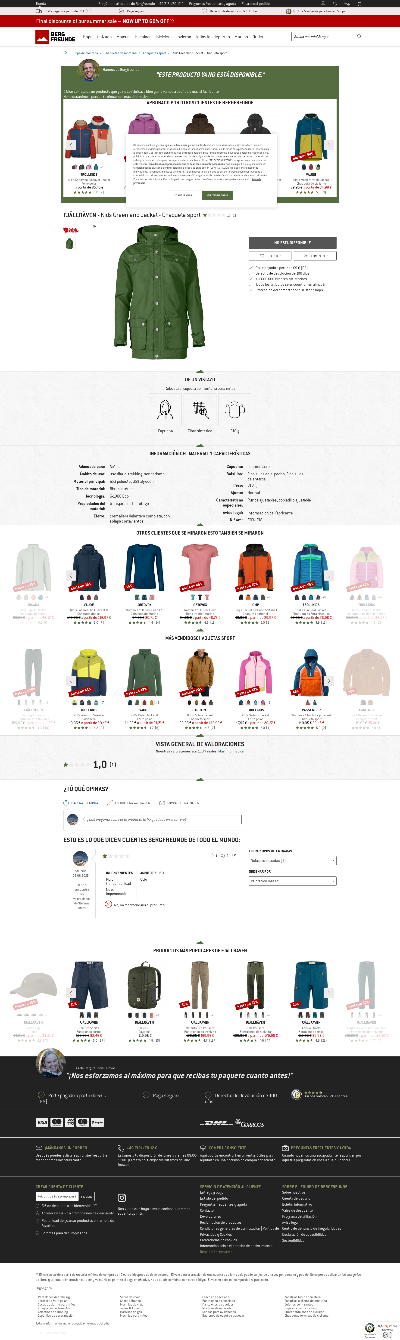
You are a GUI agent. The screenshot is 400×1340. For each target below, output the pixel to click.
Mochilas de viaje (131, 1304)
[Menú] (396, 1324)
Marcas (241, 36)
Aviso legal (290, 1222)
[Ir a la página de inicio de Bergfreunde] (56, 36)
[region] (201, 170)
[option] (161, 292)
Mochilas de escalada (216, 1308)
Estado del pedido (214, 1198)
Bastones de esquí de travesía (223, 1315)
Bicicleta (164, 36)
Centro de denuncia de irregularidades (311, 1228)
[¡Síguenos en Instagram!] (125, 1198)
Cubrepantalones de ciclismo (304, 1312)
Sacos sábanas (130, 1301)
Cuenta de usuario (296, 1198)
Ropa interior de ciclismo (301, 1308)
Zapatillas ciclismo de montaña (305, 1301)
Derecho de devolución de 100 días (234, 11)
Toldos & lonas (130, 1308)
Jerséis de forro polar (52, 1301)
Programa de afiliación (299, 1216)
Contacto (207, 1210)
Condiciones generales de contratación (230, 1228)
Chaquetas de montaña (120, 53)
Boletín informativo (297, 1204)
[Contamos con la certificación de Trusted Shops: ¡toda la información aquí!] (297, 1095)
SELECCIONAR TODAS (217, 195)
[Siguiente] (329, 145)
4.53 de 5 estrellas (319, 11)
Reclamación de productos (221, 1222)
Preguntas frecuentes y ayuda (223, 1204)
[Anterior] (71, 145)
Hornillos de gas (131, 1312)
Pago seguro (135, 11)
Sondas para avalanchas (219, 1312)
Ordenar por (260, 871)
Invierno (183, 36)
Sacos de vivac (130, 1297)
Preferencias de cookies (218, 1240)
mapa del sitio (99, 1323)
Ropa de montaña (86, 53)
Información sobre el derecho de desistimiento (236, 1246)
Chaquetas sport (154, 53)
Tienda (41, 3)
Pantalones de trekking (54, 1297)
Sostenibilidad (293, 1240)
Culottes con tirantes (298, 1304)
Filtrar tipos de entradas (270, 851)
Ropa (88, 36)
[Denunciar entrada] (234, 856)
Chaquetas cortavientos (54, 1308)
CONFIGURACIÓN (183, 195)
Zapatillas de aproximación (56, 1315)
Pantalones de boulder (217, 1304)
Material (123, 36)
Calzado (104, 36)
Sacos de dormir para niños (56, 1304)
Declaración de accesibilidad (304, 1234)
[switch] (387, 1335)
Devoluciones (210, 1216)
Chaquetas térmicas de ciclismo (306, 1315)
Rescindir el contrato (216, 1252)
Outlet (258, 36)
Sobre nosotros (294, 1192)
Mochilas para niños (133, 1315)
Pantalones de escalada (218, 1301)
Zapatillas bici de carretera (302, 1297)
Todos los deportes (213, 36)
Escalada (143, 36)
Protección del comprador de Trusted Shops (289, 290)
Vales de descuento (297, 1210)
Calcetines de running (53, 1312)
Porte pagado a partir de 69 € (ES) (68, 11)
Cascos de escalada (215, 1297)
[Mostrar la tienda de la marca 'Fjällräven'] (70, 230)
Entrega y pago (211, 1192)
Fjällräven (79, 215)
